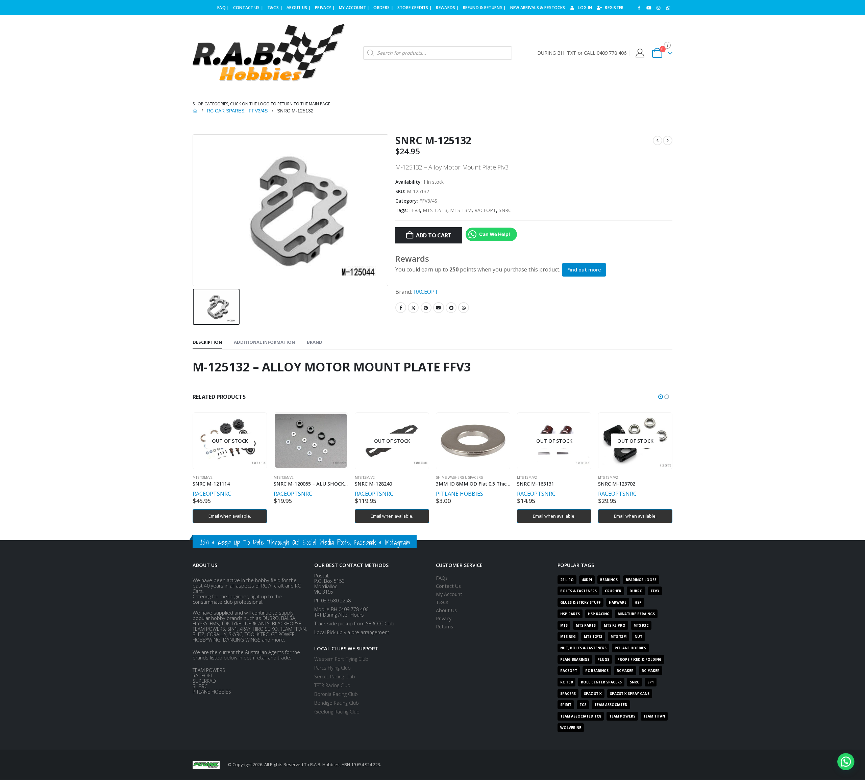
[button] (661, 397)
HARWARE (617, 602)
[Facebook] (639, 7)
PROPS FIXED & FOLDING (639, 659)
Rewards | (447, 7)
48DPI (587, 579)
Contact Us (448, 586)
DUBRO (636, 591)
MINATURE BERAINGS (636, 614)
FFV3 (414, 210)
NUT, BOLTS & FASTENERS (583, 648)
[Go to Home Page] (195, 110)
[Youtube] (648, 7)
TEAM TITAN (654, 716)
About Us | (299, 7)
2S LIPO (567, 579)
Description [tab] (207, 342)
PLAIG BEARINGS (574, 659)
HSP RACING (599, 614)
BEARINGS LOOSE (641, 579)
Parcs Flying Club (332, 668)
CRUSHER (613, 591)
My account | (354, 7)
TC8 (582, 704)
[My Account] (640, 53)
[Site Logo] (269, 53)
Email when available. (229, 516)
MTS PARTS (586, 625)
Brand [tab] (314, 342)
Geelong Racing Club (337, 711)
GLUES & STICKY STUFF (580, 602)
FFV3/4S (428, 201)
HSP (638, 602)
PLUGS (603, 659)
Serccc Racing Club (334, 676)
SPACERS (568, 693)
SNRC (505, 210)
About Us (446, 610)
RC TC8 (566, 682)
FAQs (442, 578)
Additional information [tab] (264, 342)
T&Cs (442, 602)
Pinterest (426, 307)
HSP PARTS (570, 614)
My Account (449, 594)
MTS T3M (461, 210)
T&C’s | (274, 7)
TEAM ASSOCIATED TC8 (580, 716)
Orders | (383, 7)
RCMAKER (625, 670)
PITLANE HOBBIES (459, 493)
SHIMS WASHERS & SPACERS (459, 477)
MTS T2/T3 (435, 210)
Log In (585, 7)
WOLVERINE (570, 727)
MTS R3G (568, 636)
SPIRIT (565, 704)
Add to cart (433, 235)
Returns (444, 626)
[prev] (657, 140)
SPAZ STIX (593, 693)
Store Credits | (414, 7)
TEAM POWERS (622, 716)
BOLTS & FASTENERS (578, 591)
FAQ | (223, 7)
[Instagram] (658, 7)
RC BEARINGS (597, 670)
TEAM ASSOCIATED (610, 704)
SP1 (650, 682)
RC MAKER (651, 670)
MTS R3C (641, 625)
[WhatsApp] (668, 7)
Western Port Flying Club (341, 659)
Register (614, 7)
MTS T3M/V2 (203, 477)
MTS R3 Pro (614, 625)
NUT (638, 636)
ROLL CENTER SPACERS (601, 682)
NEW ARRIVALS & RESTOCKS (537, 7)
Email (438, 307)
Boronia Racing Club (336, 694)
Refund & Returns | (484, 7)
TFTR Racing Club (332, 685)
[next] (667, 140)
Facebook (400, 307)
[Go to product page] (310, 441)
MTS (564, 625)
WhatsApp (463, 307)
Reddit (451, 307)
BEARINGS (609, 579)
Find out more (584, 269)
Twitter (413, 307)
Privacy (443, 618)
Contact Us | (248, 7)
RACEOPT (485, 210)
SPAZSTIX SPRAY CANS (629, 693)
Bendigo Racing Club (336, 703)
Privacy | (325, 7)
